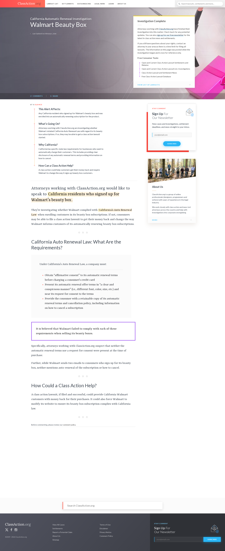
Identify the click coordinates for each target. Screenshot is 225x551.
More (154, 220)
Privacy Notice (105, 532)
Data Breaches (84, 4)
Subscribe (171, 144)
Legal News (100, 4)
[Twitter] (6, 530)
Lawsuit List (52, 4)
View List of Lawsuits (149, 85)
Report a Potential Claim (62, 532)
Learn (111, 4)
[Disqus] (83, 460)
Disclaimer (104, 528)
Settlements (68, 4)
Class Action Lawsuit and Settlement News (159, 73)
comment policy (69, 425)
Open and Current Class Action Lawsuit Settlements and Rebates (165, 64)
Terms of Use (105, 525)
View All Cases (58, 525)
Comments (37, 96)
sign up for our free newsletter (170, 35)
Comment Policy (106, 536)
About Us (122, 4)
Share (55, 96)
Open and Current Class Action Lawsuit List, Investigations (166, 69)
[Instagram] (15, 530)
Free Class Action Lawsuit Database (156, 76)
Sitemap (55, 540)
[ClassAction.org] (22, 3)
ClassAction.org (166, 29)
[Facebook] (11, 530)
